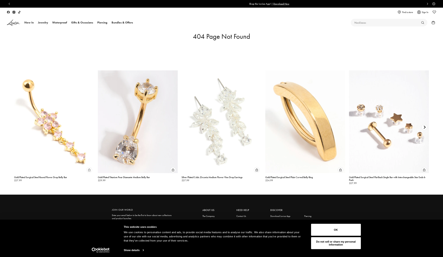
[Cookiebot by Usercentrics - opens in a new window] (100, 250)
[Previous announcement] (10, 4)
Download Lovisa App (280, 216)
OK (336, 229)
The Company (208, 216)
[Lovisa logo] (13, 22)
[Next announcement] (427, 4)
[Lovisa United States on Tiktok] (19, 12)
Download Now (242, 3)
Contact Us (241, 216)
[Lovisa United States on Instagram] (14, 12)
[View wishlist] (434, 12)
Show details (132, 250)
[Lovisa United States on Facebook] (8, 12)
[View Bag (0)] (432, 22)
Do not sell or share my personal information (336, 243)
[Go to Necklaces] (422, 22)
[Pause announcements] (433, 3)
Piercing (307, 216)
